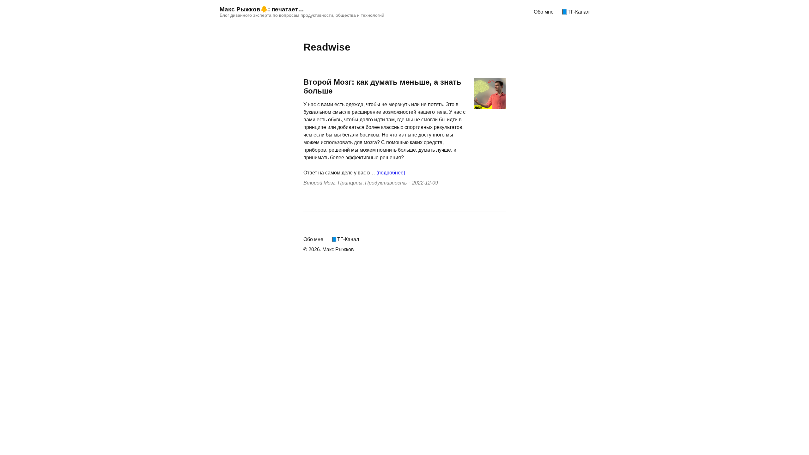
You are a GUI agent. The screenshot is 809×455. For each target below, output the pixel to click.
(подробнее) (390, 172)
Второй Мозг (319, 182)
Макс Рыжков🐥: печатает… (262, 9)
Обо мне (544, 12)
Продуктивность (386, 182)
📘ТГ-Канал (575, 12)
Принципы (350, 182)
